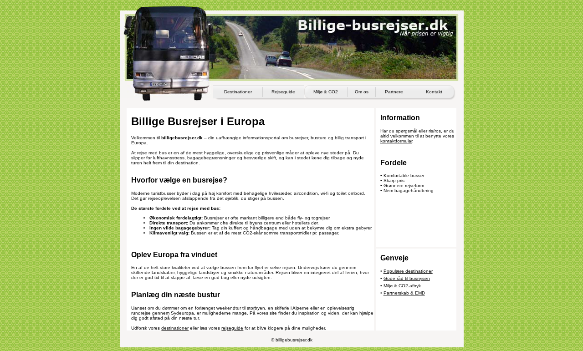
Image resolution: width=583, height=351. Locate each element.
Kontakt (434, 91)
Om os (361, 91)
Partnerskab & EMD (404, 292)
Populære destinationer (408, 271)
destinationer (175, 328)
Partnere (394, 91)
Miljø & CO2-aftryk (402, 285)
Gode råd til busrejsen (407, 278)
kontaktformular (396, 140)
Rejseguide (283, 91)
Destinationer (238, 91)
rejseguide (232, 328)
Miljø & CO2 (325, 91)
